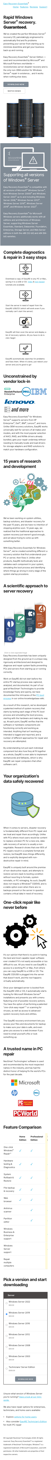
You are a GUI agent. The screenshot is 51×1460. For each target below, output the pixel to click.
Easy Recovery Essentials (15, 3)
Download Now (16, 84)
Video (30, 282)
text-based (39, 282)
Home (16, 7)
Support (43, 7)
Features (24, 7)
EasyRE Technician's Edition (33, 1421)
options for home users (25, 1417)
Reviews (34, 7)
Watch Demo (14, 91)
